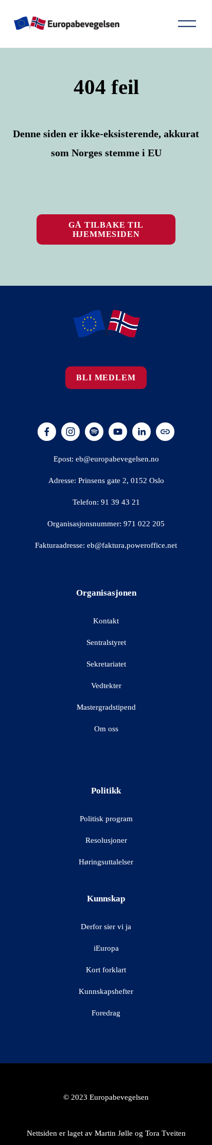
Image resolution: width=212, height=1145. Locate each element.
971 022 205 (144, 524)
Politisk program (106, 819)
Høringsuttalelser (106, 862)
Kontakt (106, 621)
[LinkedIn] (141, 431)
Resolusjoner (106, 840)
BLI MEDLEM (105, 377)
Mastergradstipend (106, 707)
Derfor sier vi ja (106, 926)
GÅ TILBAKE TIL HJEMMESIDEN (105, 229)
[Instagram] (70, 431)
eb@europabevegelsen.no (117, 459)
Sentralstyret (106, 642)
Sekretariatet (106, 664)
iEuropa (106, 948)
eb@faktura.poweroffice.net (132, 545)
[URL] (165, 431)
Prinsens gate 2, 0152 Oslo (121, 480)
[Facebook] (47, 431)
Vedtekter (106, 685)
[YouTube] (118, 431)
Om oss (106, 729)
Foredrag (106, 1013)
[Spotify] (94, 431)
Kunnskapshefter (106, 991)
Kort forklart (106, 970)
